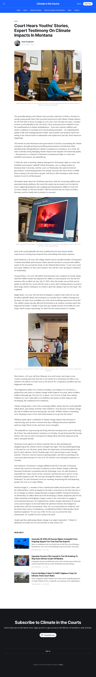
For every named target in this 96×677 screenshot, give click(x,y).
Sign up (48, 651)
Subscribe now (49, 635)
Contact (76, 10)
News (69, 10)
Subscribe (88, 4)
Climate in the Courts (48, 4)
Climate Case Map (35, 10)
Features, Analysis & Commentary (54, 10)
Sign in (79, 4)
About (25, 10)
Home (18, 10)
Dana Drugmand (28, 42)
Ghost (61, 664)
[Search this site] (4, 3)
